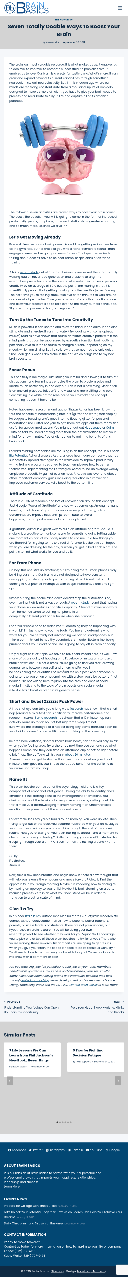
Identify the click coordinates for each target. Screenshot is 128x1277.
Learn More (12, 1187)
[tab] (57, 1122)
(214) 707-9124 (34, 1256)
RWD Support (19, 1066)
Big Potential (18, 456)
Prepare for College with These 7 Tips (30, 1206)
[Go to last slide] (10, 1080)
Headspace (93, 428)
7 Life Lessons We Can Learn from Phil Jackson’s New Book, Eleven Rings (31, 1055)
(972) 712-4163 (24, 1251)
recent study (29, 272)
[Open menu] (120, 7)
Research (76, 709)
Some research (46, 718)
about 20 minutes (78, 755)
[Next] (118, 1080)
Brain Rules (33, 916)
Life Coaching (64, 19)
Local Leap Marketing (92, 1271)
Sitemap (57, 1271)
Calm (110, 428)
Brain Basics (52, 42)
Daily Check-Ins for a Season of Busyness (34, 1223)
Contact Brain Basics (82, 985)
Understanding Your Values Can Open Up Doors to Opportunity (31, 1007)
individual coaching (35, 980)
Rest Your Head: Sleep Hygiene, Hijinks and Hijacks (97, 1007)
